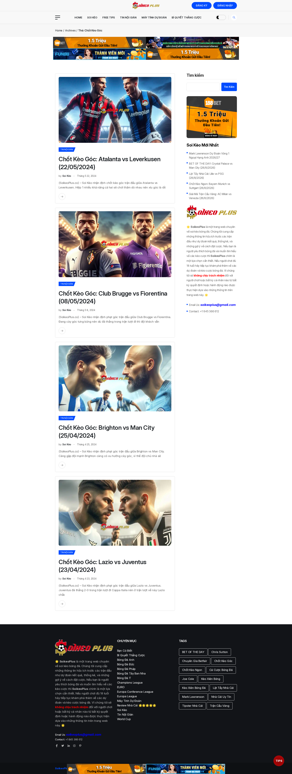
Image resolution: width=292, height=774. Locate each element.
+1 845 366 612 (209, 311)
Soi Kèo (92, 17)
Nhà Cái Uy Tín (221, 696)
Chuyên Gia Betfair (194, 661)
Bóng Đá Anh (125, 659)
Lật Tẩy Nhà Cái (223, 688)
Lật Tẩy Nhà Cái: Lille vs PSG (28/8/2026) (206, 175)
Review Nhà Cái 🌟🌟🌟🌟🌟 (136, 705)
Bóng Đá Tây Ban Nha (131, 673)
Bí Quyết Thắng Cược (186, 17)
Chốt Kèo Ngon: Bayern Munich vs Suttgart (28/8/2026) (209, 186)
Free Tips (108, 17)
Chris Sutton (219, 652)
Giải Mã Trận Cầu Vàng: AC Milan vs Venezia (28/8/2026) (210, 196)
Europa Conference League (135, 691)
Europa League (127, 696)
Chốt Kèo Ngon (192, 670)
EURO (121, 687)
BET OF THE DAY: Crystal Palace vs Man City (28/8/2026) (210, 165)
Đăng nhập (225, 5)
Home (78, 17)
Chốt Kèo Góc (223, 661)
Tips (279, 761)
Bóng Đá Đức (125, 664)
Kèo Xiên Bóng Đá (194, 688)
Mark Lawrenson (193, 696)
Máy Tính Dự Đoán (154, 17)
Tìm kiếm (195, 75)
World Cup (124, 719)
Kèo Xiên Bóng (210, 679)
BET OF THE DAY (193, 652)
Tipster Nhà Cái (192, 705)
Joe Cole (188, 679)
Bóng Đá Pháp (126, 669)
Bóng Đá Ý (124, 678)
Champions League (130, 682)
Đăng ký (201, 5)
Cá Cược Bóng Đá (221, 670)
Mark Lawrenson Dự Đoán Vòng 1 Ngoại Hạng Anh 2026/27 (209, 155)
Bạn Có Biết (124, 650)
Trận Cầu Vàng (219, 705)
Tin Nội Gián (128, 17)
